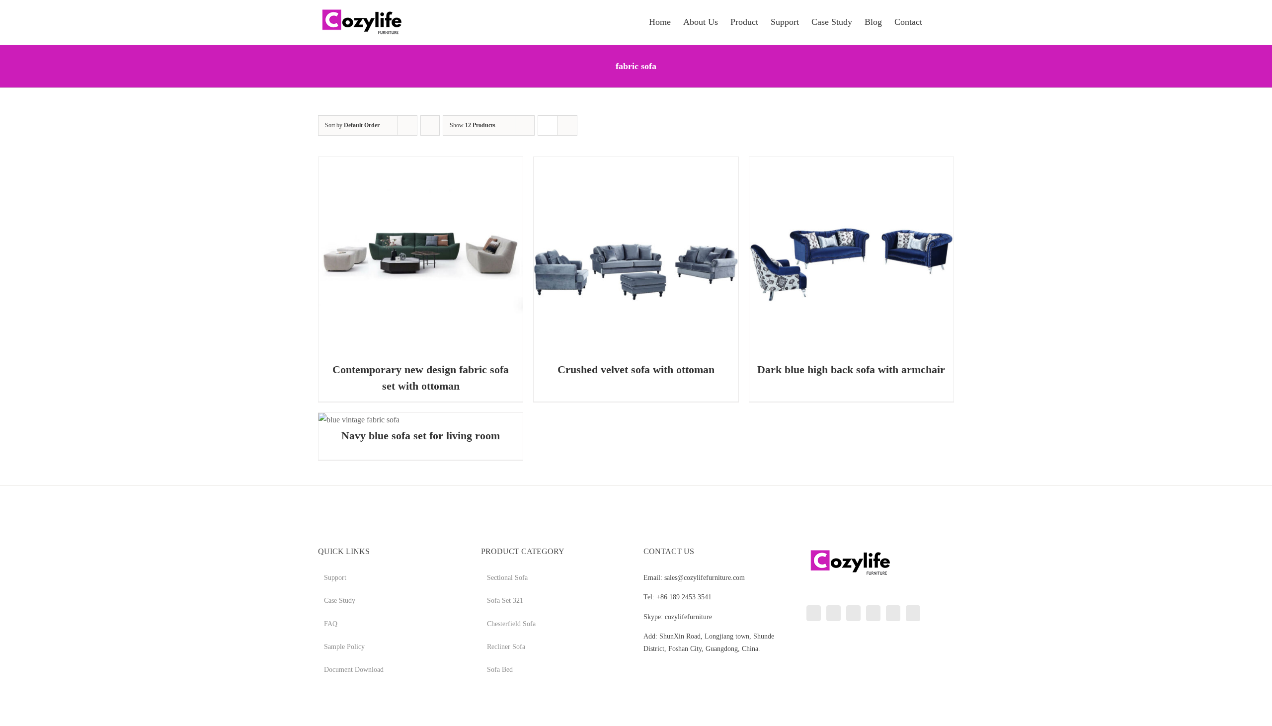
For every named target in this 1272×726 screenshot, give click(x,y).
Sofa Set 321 (505, 600)
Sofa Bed (500, 669)
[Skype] (893, 613)
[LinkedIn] (813, 613)
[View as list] (567, 125)
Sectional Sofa (507, 577)
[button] (938, 21)
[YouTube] (873, 613)
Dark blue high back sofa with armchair (851, 369)
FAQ (330, 624)
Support (335, 577)
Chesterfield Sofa (511, 624)
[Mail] (913, 613)
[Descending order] (430, 125)
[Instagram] (853, 613)
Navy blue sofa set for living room (420, 435)
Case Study (339, 600)
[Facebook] (833, 613)
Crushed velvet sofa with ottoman (636, 369)
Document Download (354, 669)
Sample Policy (344, 646)
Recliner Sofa (506, 646)
